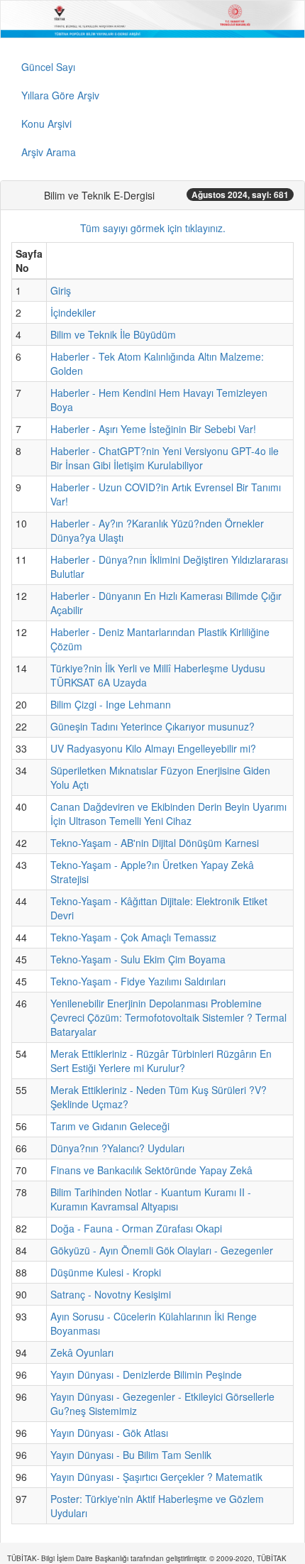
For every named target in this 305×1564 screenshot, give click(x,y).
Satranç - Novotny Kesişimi (110, 1294)
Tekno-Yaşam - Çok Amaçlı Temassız (133, 937)
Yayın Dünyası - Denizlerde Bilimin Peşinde (146, 1374)
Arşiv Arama (48, 152)
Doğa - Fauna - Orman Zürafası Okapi (136, 1228)
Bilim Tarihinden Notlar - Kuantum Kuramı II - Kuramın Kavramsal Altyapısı (150, 1199)
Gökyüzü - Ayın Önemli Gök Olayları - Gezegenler (161, 1250)
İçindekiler (73, 312)
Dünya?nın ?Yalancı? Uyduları (117, 1148)
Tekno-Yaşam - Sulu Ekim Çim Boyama (138, 959)
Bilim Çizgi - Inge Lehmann (110, 704)
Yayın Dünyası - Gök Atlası (109, 1433)
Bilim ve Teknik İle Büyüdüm (113, 334)
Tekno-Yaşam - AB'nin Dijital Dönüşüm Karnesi (154, 843)
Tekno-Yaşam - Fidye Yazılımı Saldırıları (138, 981)
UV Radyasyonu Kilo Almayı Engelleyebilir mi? (153, 748)
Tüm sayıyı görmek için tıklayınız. (153, 228)
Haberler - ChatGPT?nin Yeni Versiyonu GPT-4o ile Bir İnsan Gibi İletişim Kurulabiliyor (164, 458)
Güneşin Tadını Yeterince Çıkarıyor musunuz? (152, 726)
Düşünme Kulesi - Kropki (105, 1272)
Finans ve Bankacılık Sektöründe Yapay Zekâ (151, 1170)
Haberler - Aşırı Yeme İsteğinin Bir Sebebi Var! (153, 429)
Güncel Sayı (48, 67)
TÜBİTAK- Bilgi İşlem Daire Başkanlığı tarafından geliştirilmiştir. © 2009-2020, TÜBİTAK (147, 1558)
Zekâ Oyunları (81, 1352)
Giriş (60, 290)
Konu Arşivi (46, 123)
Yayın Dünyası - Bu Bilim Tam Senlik (130, 1455)
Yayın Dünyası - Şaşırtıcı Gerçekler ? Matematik (156, 1477)
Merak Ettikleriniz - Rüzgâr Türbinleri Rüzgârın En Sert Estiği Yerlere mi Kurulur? (161, 1060)
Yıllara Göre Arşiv (60, 95)
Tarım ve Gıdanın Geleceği (110, 1126)
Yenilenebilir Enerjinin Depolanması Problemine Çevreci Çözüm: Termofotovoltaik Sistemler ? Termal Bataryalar (168, 1017)
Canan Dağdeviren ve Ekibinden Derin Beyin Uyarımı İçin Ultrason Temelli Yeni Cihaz (168, 813)
